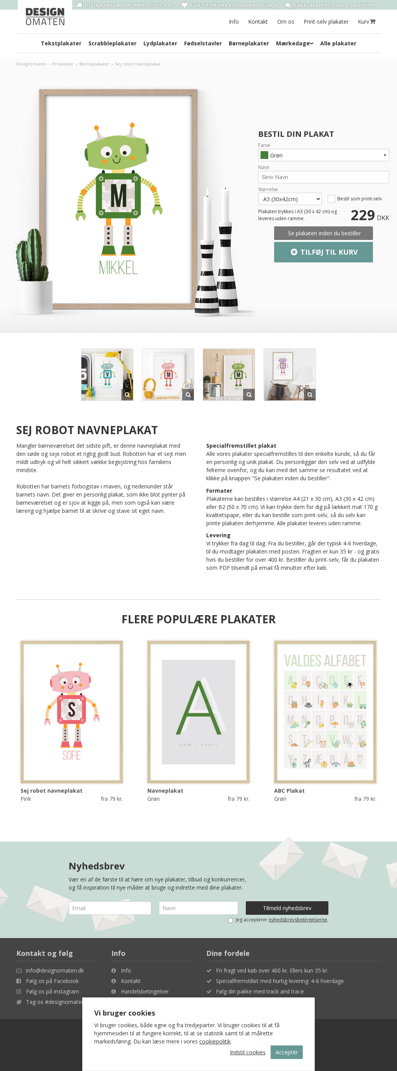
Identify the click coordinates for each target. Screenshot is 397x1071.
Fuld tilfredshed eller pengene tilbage (233, 5)
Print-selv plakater (326, 21)
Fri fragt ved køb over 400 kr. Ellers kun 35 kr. (272, 970)
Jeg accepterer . (282, 919)
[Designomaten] (45, 16)
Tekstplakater (61, 43)
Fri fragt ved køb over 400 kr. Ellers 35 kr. (128, 5)
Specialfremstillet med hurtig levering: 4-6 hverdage (280, 981)
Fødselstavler (203, 43)
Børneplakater (249, 43)
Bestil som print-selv (359, 198)
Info (234, 21)
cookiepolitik (215, 1041)
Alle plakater (338, 43)
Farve (264, 145)
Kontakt (258, 21)
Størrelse (268, 189)
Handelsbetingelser (145, 991)
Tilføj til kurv (328, 252)
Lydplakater (160, 43)
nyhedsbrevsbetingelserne (298, 919)
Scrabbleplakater (112, 43)
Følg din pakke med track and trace (260, 991)
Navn (263, 167)
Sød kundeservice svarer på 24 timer (334, 5)
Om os (285, 21)
